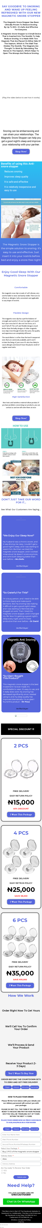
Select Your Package (9, 1148)
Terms (21, 1222)
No (4, 1173)
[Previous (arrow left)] (1, 1227)
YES (5, 1170)
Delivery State (6, 1156)
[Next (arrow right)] (3, 1227)
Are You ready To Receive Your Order (15, 1168)
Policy (28, 1220)
